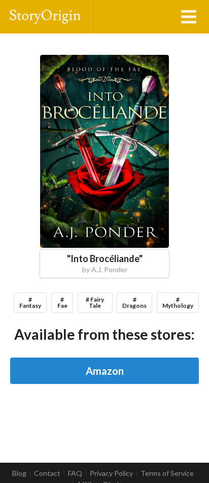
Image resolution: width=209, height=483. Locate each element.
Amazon (105, 371)
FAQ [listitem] (75, 473)
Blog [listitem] (19, 473)
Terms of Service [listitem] (167, 473)
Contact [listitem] (47, 473)
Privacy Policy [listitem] (111, 473)
